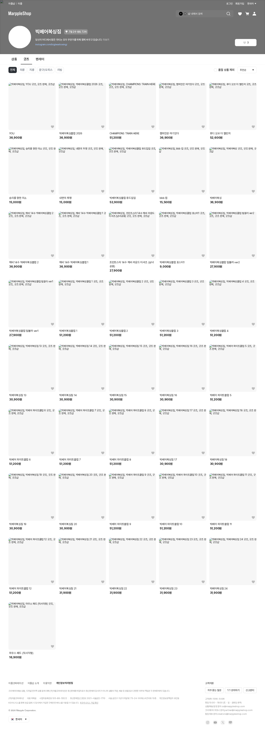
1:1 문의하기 (233, 690)
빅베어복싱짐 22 (118, 588)
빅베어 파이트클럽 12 (20, 588)
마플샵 (11, 3)
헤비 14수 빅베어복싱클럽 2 (24, 262)
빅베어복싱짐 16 (168, 395)
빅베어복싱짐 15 (118, 395)
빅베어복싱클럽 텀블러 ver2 (225, 262)
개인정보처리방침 (64, 683)
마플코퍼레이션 (15, 683)
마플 (20, 3)
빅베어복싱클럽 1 (68, 330)
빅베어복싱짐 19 (17, 524)
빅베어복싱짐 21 (67, 588)
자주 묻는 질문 (214, 690)
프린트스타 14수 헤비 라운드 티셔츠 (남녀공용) (132, 264)
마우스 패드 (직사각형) (21, 653)
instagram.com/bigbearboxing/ (51, 44)
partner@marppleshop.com (238, 710)
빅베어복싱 (216, 198)
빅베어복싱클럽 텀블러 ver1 (24, 330)
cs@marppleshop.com (233, 706)
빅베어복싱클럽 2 (119, 330)
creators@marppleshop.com (232, 714)
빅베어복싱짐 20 (68, 524)
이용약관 (47, 683)
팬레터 (40, 59)
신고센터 (250, 690)
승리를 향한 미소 (18, 198)
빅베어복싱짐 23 (168, 588)
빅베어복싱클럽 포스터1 (172, 262)
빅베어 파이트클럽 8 (120, 459)
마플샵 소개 (33, 683)
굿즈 (26, 59)
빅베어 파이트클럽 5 (220, 395)
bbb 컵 (163, 198)
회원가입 (239, 3)
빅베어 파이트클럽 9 (120, 524)
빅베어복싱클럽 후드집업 (123, 198)
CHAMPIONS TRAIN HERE (124, 133)
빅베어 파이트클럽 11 (221, 524)
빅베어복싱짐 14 (68, 395)
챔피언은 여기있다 (169, 133)
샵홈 (14, 59)
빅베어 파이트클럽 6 (20, 459)
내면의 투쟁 (65, 198)
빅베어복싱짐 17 (168, 459)
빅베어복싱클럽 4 (219, 330)
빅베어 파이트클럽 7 (70, 459)
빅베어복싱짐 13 (17, 395)
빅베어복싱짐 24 (219, 588)
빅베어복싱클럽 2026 (70, 133)
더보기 (106, 39)
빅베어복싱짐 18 (218, 459)
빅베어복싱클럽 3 (169, 330)
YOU (11, 133)
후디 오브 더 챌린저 (220, 133)
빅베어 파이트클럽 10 (171, 524)
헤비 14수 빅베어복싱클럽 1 (73, 262)
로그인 (229, 3)
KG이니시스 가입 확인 (89, 703)
